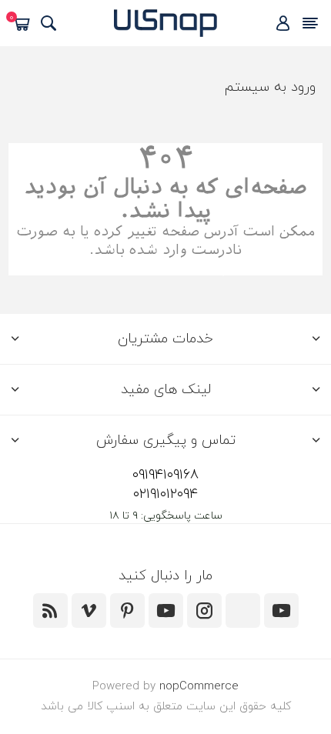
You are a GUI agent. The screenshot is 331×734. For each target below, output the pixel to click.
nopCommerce (199, 687)
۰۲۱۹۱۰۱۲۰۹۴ (165, 494)
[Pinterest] (127, 610)
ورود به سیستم (270, 87)
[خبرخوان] (50, 610)
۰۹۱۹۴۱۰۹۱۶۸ (165, 475)
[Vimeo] (89, 610)
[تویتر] (281, 610)
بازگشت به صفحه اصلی (166, 267)
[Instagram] (204, 610)
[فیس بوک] (243, 610)
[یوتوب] (166, 610)
